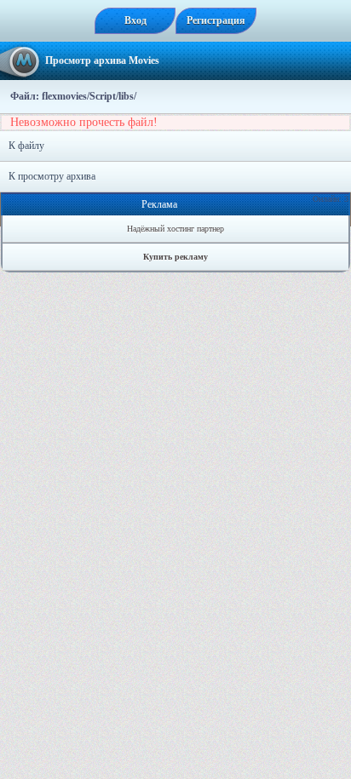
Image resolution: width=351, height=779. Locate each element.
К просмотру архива (52, 176)
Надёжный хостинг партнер (175, 228)
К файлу (26, 146)
